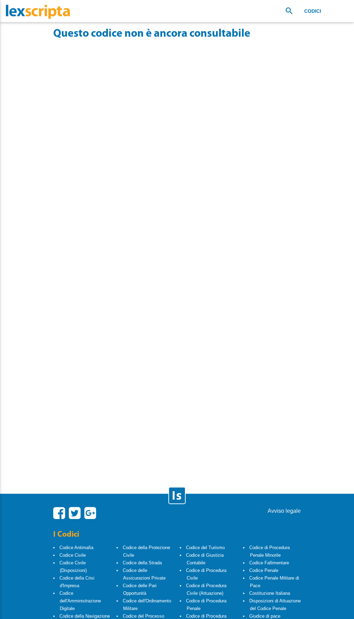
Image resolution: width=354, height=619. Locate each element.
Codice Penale (263, 570)
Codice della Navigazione (84, 616)
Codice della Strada (142, 562)
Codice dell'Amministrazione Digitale (80, 601)
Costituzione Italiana (269, 593)
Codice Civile (72, 555)
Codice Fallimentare (269, 562)
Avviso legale (284, 511)
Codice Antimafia (76, 547)
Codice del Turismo (205, 547)
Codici (312, 11)
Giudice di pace (264, 616)
